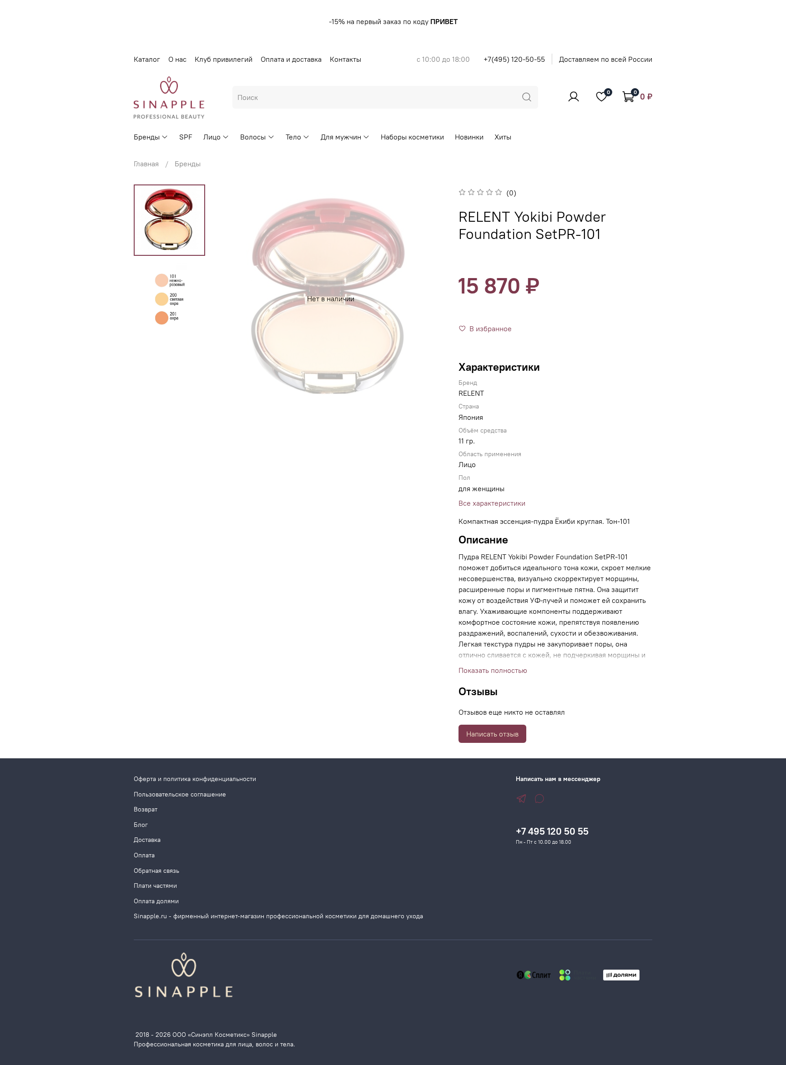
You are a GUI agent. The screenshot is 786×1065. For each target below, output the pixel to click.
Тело (293, 136)
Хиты (502, 136)
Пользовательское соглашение (180, 794)
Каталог (147, 59)
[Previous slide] (235, 298)
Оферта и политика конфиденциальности (195, 779)
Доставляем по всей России (605, 59)
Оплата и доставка (291, 59)
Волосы (253, 136)
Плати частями (155, 885)
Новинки (469, 136)
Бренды (147, 136)
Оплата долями (156, 901)
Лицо (212, 136)
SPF (185, 136)
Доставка (147, 840)
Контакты (345, 59)
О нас (177, 59)
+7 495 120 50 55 (552, 831)
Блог (141, 825)
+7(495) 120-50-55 (514, 59)
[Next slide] (427, 298)
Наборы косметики (412, 136)
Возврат (145, 809)
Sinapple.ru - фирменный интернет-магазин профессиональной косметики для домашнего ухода (278, 916)
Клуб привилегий (223, 59)
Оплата (144, 855)
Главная (146, 163)
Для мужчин (341, 136)
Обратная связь (156, 870)
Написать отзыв (492, 733)
